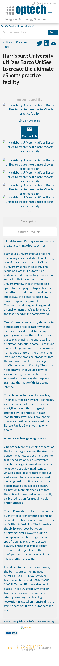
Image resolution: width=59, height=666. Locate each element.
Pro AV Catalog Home (12, 26)
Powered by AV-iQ (46, 621)
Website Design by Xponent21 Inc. (29, 655)
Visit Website (31, 120)
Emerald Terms (9, 621)
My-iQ (30, 26)
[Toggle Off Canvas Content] (50, 14)
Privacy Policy (27, 621)
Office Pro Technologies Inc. (25, 647)
